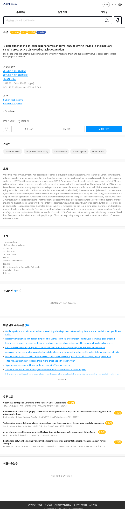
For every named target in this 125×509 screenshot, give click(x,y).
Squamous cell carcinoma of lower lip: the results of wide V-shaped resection (37, 365)
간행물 (104, 12)
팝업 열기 (19, 290)
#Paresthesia (98, 151)
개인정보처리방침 (63, 505)
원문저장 (66, 129)
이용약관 (48, 505)
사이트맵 (93, 505)
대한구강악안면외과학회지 (15, 75)
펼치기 (61, 379)
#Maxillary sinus (13, 151)
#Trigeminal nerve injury (37, 151)
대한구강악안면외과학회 (14, 71)
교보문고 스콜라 (35, 505)
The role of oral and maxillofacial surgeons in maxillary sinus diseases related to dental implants (45, 369)
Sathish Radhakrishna (13, 99)
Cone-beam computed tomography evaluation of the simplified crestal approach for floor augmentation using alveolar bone (57, 412)
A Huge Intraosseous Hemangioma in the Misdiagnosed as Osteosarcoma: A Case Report (50, 432)
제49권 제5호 (9, 79)
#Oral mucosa (60, 151)
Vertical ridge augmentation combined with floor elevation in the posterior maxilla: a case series (53, 423)
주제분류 (20, 12)
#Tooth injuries (79, 151)
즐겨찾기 (6, 129)
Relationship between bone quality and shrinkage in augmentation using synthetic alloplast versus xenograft (54, 442)
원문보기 (29, 129)
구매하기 (102, 129)
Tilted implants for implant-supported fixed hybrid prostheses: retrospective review (40, 360)
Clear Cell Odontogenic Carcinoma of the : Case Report (34, 402)
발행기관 (62, 12)
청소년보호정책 (80, 505)
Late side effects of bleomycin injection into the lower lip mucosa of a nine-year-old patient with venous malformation (55, 347)
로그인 (106, 4)
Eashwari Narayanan (12, 103)
